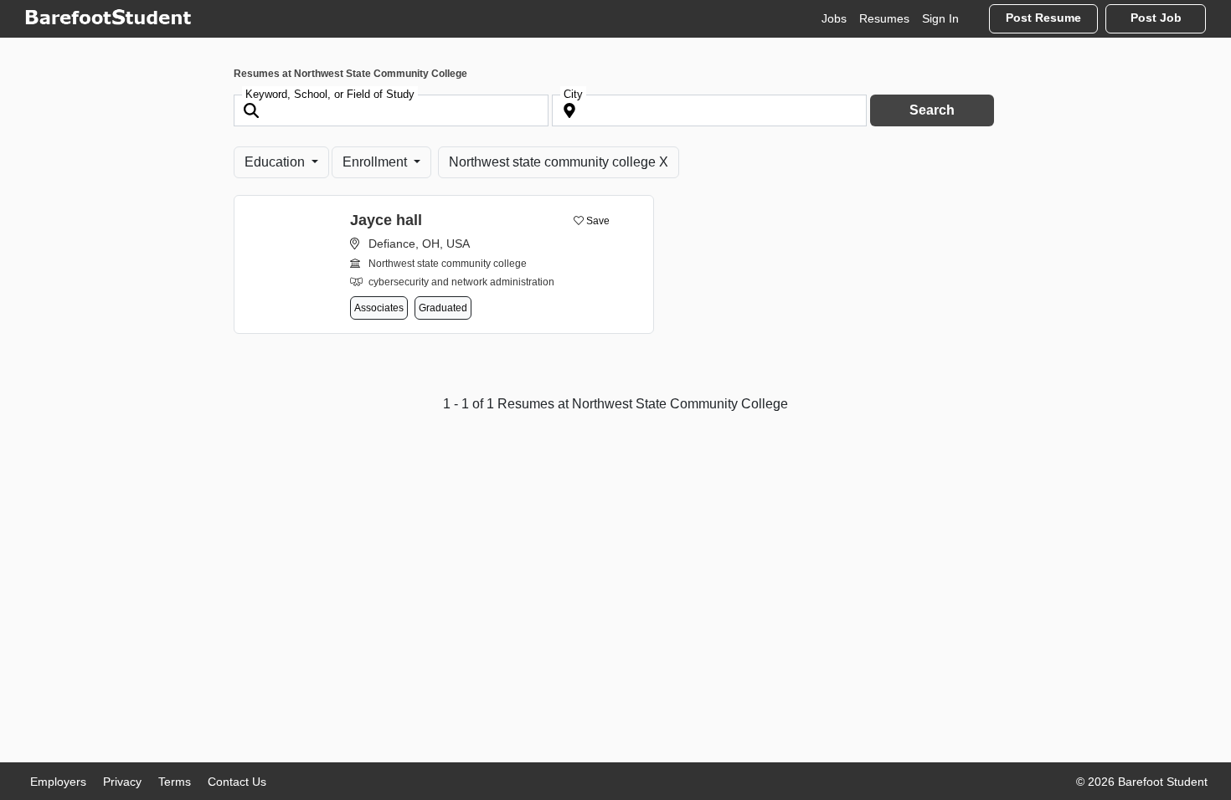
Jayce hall (386, 220)
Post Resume (1043, 18)
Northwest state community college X (558, 162)
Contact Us (237, 781)
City (573, 94)
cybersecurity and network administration (461, 282)
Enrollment (376, 162)
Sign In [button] (940, 18)
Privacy (122, 781)
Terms (174, 781)
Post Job (1156, 18)
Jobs (834, 18)
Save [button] (597, 221)
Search (932, 110)
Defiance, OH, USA (419, 243)
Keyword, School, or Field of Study (330, 94)
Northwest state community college (447, 263)
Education (276, 162)
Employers (58, 781)
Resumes (884, 18)
